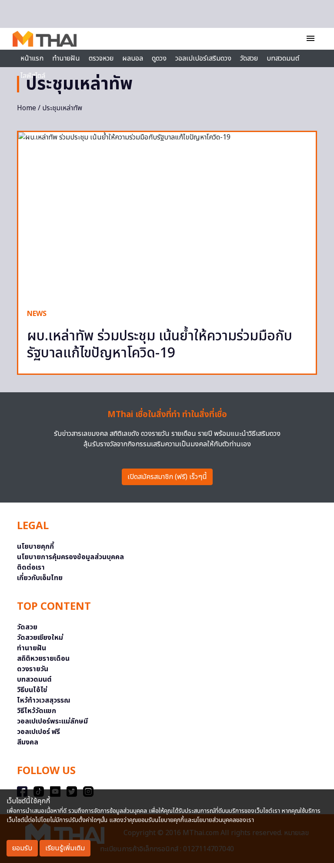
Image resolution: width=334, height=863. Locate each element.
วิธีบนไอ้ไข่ (32, 690)
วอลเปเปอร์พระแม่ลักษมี (52, 721)
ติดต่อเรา (31, 567)
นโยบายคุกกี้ (35, 546)
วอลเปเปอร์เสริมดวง (203, 58)
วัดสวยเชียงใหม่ (40, 637)
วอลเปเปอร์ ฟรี (38, 732)
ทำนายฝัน (66, 58)
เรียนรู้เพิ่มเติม (65, 848)
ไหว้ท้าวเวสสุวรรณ (43, 700)
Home (26, 108)
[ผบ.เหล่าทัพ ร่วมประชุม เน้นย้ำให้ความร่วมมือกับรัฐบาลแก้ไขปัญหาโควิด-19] (167, 216)
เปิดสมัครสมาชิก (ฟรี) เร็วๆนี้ (167, 477)
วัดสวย (249, 58)
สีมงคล (27, 742)
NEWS (37, 314)
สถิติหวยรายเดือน (43, 658)
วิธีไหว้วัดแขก (36, 711)
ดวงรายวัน (32, 669)
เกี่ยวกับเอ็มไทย (40, 578)
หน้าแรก (31, 58)
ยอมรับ (22, 848)
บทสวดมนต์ (283, 58)
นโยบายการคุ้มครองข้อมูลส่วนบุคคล (70, 557)
